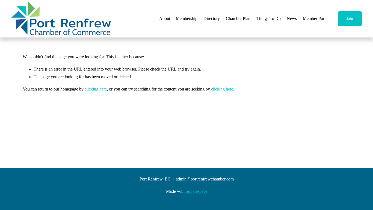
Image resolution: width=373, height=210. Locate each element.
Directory (211, 18)
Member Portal (315, 18)
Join (350, 18)
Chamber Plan (238, 18)
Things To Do (268, 18)
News (292, 18)
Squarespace (196, 191)
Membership (186, 18)
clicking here (96, 89)
